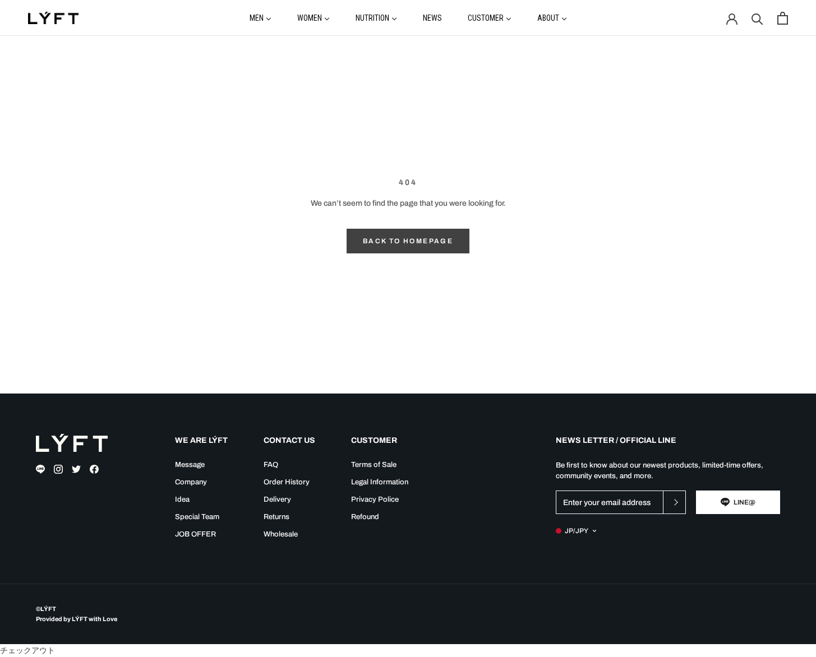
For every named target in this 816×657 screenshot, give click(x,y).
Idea (182, 499)
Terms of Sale (374, 465)
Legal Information (379, 482)
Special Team (197, 517)
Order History (287, 482)
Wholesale (281, 534)
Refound (365, 517)
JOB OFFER (195, 534)
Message (190, 465)
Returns (276, 517)
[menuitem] (260, 17)
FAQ (271, 465)
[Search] (757, 18)
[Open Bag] (782, 18)
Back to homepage (408, 241)
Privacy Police (375, 499)
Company (191, 482)
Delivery (277, 499)
